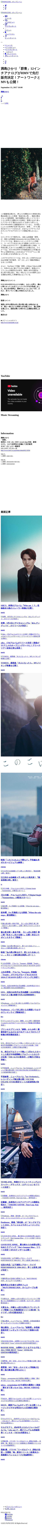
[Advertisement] (21, 126)
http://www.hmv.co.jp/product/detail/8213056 (15, 450)
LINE (6, 103)
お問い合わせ (10, 1509)
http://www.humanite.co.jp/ (9, 322)
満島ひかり (5, 92)
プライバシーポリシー (14, 1507)
